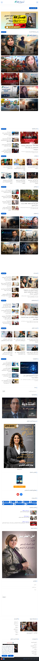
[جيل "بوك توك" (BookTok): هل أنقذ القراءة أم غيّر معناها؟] (32, 175)
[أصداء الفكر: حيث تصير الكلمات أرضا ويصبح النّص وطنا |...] (6, 347)
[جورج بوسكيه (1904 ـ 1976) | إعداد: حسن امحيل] (29, 196)
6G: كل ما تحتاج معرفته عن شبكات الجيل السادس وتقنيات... (6, 376)
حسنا (10, 655)
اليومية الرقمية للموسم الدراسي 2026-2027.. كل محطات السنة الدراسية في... (10, 96)
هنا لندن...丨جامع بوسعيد (32, 633)
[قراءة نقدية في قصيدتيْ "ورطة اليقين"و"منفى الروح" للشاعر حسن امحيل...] (15, 284)
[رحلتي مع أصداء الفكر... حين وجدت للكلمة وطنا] (19, 347)
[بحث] (2, 2)
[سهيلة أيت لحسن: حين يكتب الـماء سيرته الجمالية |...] (15, 192)
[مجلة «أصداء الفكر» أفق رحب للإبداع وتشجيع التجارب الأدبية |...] (32, 334)
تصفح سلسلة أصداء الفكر (24, 511)
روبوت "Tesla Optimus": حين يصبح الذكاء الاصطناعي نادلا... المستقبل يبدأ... (6, 382)
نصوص (16, 634)
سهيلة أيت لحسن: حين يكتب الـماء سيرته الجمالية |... (6, 192)
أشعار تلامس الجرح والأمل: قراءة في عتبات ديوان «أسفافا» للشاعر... (6, 279)
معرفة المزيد (4, 655)
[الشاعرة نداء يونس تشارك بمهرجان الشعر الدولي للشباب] (15, 134)
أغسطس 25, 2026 (25, 521)
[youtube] (18, 494)
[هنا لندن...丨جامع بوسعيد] (28, 626)
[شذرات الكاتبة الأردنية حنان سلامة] (29, 92)
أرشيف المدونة (34, 651)
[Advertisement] (19, 121)
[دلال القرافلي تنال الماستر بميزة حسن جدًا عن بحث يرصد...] (15, 323)
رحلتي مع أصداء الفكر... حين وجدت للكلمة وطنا (20, 353)
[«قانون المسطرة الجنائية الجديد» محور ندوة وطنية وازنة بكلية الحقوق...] (15, 139)
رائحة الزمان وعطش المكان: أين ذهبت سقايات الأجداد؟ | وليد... (10, 252)
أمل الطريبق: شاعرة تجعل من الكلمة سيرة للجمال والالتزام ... (6, 203)
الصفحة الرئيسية (33, 642)
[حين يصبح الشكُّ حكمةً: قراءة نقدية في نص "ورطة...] (15, 290)
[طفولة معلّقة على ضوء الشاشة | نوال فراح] (29, 79)
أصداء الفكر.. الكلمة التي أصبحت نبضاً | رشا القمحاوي (6, 340)
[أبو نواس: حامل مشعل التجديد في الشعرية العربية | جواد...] (19, 162)
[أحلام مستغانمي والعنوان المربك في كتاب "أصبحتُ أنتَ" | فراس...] (15, 295)
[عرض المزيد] (3, 32)
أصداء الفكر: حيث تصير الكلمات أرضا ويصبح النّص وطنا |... (7, 354)
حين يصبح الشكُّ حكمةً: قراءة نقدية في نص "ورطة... (6, 290)
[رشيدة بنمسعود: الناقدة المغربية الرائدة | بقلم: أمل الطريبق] (15, 208)
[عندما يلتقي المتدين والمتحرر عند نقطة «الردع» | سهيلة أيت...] (29, 248)
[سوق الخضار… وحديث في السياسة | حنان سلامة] (19, 64)
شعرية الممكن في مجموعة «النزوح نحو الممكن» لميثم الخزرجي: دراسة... (21, 52)
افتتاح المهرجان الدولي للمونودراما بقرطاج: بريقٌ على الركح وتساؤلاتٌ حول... (6, 151)
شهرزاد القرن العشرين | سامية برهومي (30, 109)
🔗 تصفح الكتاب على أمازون (19, 486)
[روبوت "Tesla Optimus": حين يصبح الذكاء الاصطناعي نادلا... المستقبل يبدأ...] (15, 381)
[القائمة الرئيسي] (37, 2)
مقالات (16, 632)
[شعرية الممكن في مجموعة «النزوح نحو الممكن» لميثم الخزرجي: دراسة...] (19, 45)
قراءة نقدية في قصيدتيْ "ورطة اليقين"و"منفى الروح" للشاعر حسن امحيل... (6, 284)
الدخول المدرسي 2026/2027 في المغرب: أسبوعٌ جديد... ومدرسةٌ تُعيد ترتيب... (6, 317)
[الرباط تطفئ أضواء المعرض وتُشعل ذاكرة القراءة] (15, 145)
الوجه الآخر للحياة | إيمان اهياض (24, 517)
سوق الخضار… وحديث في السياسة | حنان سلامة (29, 71)
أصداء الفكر (26, 501)
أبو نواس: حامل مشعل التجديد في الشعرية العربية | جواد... (19, 168)
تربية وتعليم (6, 501)
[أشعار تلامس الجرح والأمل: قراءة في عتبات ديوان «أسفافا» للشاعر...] (15, 278)
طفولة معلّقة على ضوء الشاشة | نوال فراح (29, 318)
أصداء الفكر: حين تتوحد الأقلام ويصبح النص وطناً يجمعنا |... (32, 353)
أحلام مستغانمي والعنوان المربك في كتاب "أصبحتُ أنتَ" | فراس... (6, 295)
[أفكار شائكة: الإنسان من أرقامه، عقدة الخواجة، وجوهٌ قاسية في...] (10, 235)
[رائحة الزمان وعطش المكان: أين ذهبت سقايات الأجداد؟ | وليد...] (10, 248)
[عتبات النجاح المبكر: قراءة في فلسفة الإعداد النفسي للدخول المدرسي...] (10, 105)
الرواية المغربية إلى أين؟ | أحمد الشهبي (7, 168)
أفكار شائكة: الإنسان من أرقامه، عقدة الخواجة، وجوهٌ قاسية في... (10, 239)
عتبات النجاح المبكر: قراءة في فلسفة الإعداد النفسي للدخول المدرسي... (10, 109)
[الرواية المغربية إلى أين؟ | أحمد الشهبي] (6, 162)
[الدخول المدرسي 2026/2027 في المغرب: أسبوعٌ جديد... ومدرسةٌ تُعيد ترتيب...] (15, 317)
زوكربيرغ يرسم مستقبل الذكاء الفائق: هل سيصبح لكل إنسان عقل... (6, 364)
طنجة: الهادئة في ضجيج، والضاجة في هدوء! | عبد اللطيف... (20, 182)
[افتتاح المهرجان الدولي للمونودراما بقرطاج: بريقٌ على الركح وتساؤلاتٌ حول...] (15, 151)
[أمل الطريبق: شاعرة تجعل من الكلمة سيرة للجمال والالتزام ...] (15, 202)
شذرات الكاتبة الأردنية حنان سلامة (33, 168)
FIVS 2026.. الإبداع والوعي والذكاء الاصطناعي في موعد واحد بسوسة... (10, 83)
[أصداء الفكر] (19, 2)
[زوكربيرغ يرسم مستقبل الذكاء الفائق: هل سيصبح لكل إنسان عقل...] (15, 364)
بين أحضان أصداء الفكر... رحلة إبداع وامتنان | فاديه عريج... (19, 340)
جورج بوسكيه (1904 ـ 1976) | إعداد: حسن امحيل (29, 204)
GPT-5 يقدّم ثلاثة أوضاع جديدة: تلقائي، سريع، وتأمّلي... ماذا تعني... (6, 370)
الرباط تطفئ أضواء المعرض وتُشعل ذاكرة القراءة (6, 145)
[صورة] (33, 512)
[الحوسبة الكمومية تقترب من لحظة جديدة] (29, 368)
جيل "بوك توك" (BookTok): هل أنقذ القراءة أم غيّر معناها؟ (33, 182)
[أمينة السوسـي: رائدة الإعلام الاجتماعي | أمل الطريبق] (15, 197)
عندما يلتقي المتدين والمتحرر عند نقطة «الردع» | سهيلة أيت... (29, 252)
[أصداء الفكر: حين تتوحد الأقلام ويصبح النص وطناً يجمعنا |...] (32, 347)
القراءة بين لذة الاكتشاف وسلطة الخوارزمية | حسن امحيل (7, 182)
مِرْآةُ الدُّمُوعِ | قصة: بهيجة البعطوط (29, 240)
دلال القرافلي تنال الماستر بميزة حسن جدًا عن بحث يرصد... (6, 323)
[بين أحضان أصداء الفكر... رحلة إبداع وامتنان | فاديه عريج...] (19, 334)
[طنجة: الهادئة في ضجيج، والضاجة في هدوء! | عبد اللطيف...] (19, 175)
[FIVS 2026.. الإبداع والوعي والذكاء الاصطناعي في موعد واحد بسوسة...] (10, 79)
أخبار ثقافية (33, 501)
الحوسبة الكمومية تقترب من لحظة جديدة (30, 376)
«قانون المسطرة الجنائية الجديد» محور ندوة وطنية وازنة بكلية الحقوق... (6, 140)
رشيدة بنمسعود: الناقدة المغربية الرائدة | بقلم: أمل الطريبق (6, 209)
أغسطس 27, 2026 (26, 510)
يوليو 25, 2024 (26, 516)
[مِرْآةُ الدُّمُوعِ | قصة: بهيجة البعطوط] (29, 235)
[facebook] (21, 494)
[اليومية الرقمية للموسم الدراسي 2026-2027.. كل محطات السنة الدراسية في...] (10, 92)
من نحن (35, 644)
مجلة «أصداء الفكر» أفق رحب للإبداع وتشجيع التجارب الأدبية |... (32, 341)
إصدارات (19, 501)
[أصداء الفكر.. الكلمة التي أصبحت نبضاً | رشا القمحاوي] (6, 334)
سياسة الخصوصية (33, 645)
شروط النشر (34, 647)
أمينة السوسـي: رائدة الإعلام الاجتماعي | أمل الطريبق (6, 197)
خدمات (35, 649)
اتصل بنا (35, 654)
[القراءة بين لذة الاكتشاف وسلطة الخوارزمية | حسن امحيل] (6, 175)
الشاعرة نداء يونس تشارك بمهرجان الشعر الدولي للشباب (6, 134)
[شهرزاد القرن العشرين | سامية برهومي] (29, 105)
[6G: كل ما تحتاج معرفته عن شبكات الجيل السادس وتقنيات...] (15, 375)
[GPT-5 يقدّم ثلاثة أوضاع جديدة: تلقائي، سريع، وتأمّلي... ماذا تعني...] (15, 370)
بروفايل (13, 501)
